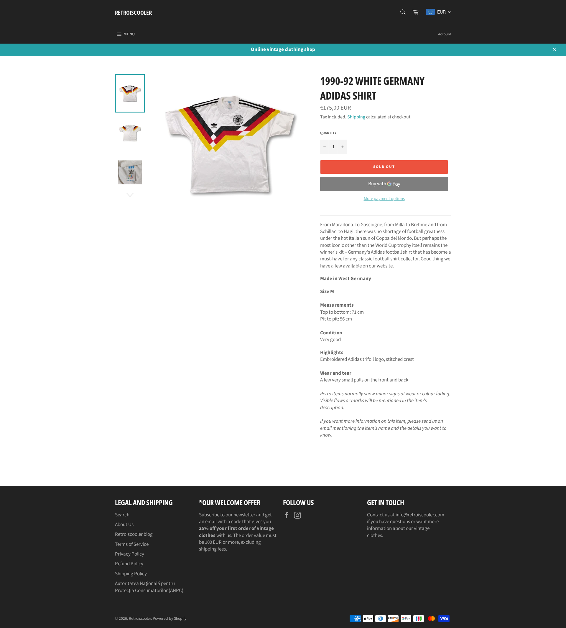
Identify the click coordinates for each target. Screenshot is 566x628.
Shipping (356, 117)
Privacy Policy (129, 554)
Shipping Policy (131, 573)
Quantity (328, 133)
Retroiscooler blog (134, 534)
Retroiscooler (133, 12)
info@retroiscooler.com (420, 514)
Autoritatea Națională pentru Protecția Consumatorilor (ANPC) (149, 587)
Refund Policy (129, 563)
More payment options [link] (384, 199)
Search (122, 514)
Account (444, 34)
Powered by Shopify (169, 618)
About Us (124, 524)
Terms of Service (132, 544)
